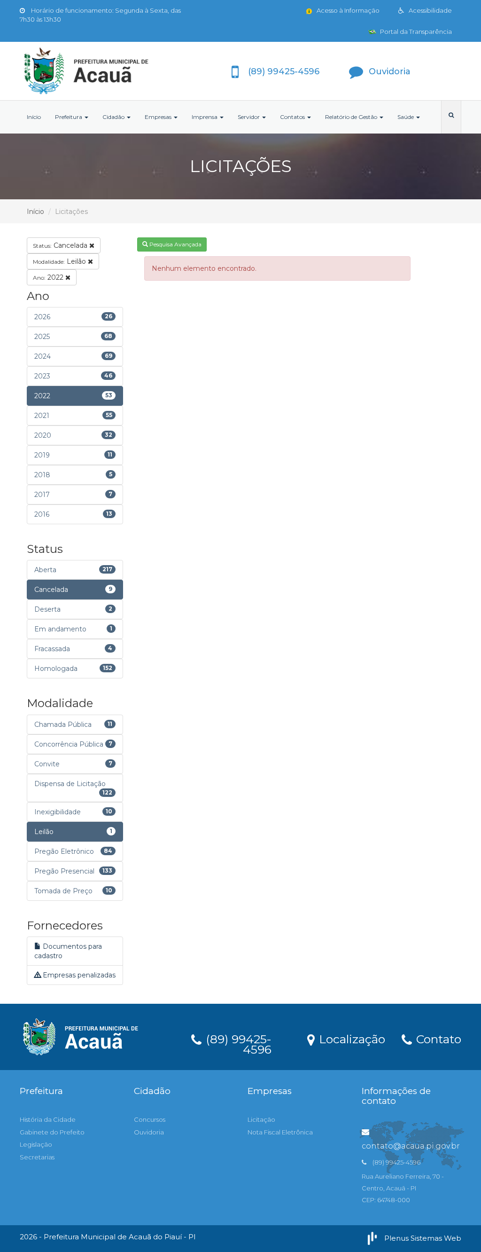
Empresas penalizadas (78, 975)
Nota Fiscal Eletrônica (280, 1132)
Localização (350, 1038)
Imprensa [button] (205, 116)
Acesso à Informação (347, 10)
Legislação (36, 1144)
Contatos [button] (293, 116)
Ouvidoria (149, 1132)
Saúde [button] (406, 116)
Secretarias (37, 1157)
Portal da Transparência (415, 31)
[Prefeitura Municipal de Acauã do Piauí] (88, 71)
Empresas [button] (159, 116)
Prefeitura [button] (69, 116)
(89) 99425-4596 (237, 1043)
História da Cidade (48, 1119)
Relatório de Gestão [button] (352, 116)
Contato (437, 1038)
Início (34, 116)
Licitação (261, 1119)
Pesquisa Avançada (175, 244)
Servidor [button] (249, 116)
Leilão (60, 261)
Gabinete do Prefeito (52, 1132)
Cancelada (61, 245)
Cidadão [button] (114, 116)
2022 (49, 277)
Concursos (149, 1119)
